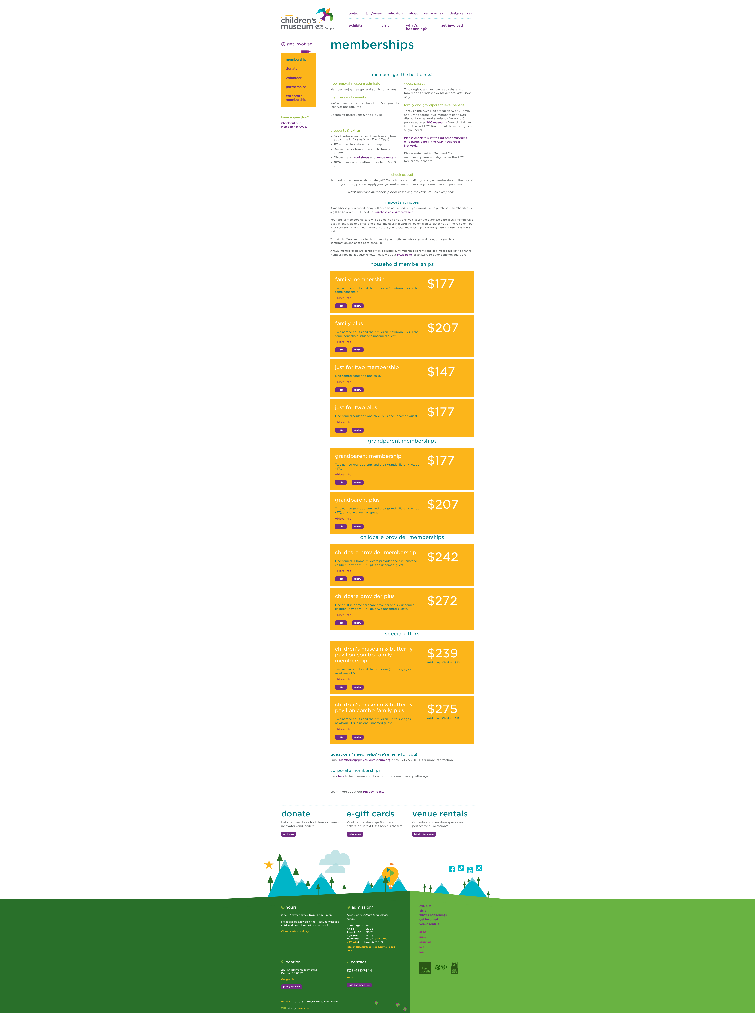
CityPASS (352, 941)
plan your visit (291, 986)
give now (288, 834)
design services (461, 13)
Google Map (288, 979)
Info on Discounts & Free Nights (367, 946)
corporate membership (296, 98)
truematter (302, 1008)
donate (291, 68)
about (413, 13)
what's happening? (416, 27)
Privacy (285, 1001)
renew (357, 305)
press (422, 937)
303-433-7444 (359, 970)
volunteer (294, 78)
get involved (452, 25)
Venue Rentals (434, 13)
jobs (421, 952)
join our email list (359, 985)
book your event (424, 834)
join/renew (374, 13)
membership (296, 59)
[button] (452, 869)
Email (350, 977)
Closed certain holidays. (295, 931)
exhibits (356, 25)
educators (395, 13)
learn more (355, 834)
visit (385, 25)
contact (354, 13)
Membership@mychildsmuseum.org (365, 760)
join (341, 305)
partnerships (296, 87)
